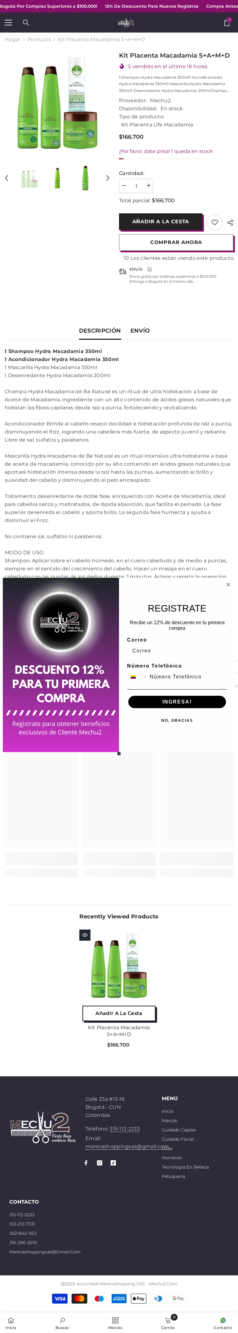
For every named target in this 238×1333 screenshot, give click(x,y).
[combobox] (137, 677)
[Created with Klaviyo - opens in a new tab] (119, 753)
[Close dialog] (228, 584)
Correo (137, 640)
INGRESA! (177, 701)
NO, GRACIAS (177, 720)
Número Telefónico (154, 666)
